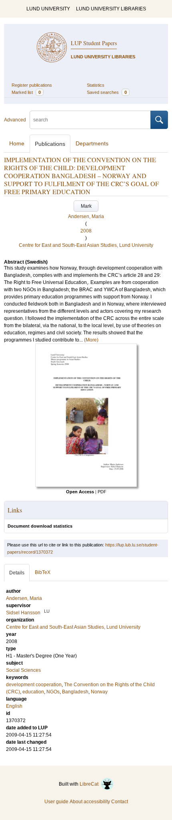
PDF (102, 491)
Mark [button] (86, 206)
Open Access (80, 491)
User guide (56, 801)
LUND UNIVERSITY (48, 9)
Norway (99, 692)
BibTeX (42, 572)
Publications (50, 144)
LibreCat (90, 784)
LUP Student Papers (94, 43)
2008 (86, 231)
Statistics (95, 85)
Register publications (32, 85)
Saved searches (107, 92)
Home (16, 143)
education (33, 692)
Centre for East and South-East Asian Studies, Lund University (86, 245)
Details (16, 573)
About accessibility (90, 801)
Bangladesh (75, 692)
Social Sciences (23, 670)
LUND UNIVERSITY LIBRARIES (111, 9)
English (14, 706)
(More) (91, 340)
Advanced (15, 120)
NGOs (53, 692)
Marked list (26, 92)
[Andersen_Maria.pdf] (86, 485)
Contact (119, 801)
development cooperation (34, 684)
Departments (92, 143)
